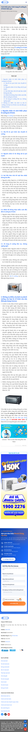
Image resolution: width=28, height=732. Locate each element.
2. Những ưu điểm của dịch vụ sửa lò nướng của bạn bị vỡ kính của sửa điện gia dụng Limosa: (14, 105)
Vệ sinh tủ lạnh (4, 685)
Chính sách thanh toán (6, 705)
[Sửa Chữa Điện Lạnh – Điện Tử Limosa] (12, 2)
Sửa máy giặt (4, 676)
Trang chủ (3, 11)
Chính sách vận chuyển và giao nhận (9, 702)
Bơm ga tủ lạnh (4, 688)
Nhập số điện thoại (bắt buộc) (8, 579)
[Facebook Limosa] (2, 714)
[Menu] (26, 2)
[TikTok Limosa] (5, 714)
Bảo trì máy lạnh (5, 669)
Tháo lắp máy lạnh (5, 673)
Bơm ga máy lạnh (5, 666)
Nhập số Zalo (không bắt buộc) (8, 584)
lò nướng (10, 115)
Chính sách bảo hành (6, 699)
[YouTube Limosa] (8, 714)
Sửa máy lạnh (4, 660)
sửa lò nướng (13, 276)
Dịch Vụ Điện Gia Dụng (12, 11)
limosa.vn (7, 641)
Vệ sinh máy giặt (5, 679)
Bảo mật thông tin (5, 708)
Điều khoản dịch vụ (5, 696)
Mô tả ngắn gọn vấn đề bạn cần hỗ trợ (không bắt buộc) (12, 589)
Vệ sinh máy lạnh (5, 664)
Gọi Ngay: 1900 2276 (9, 559)
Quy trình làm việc (5, 711)
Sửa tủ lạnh (4, 682)
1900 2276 (7, 629)
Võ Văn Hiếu (15, 635)
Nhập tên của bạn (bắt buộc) (7, 573)
